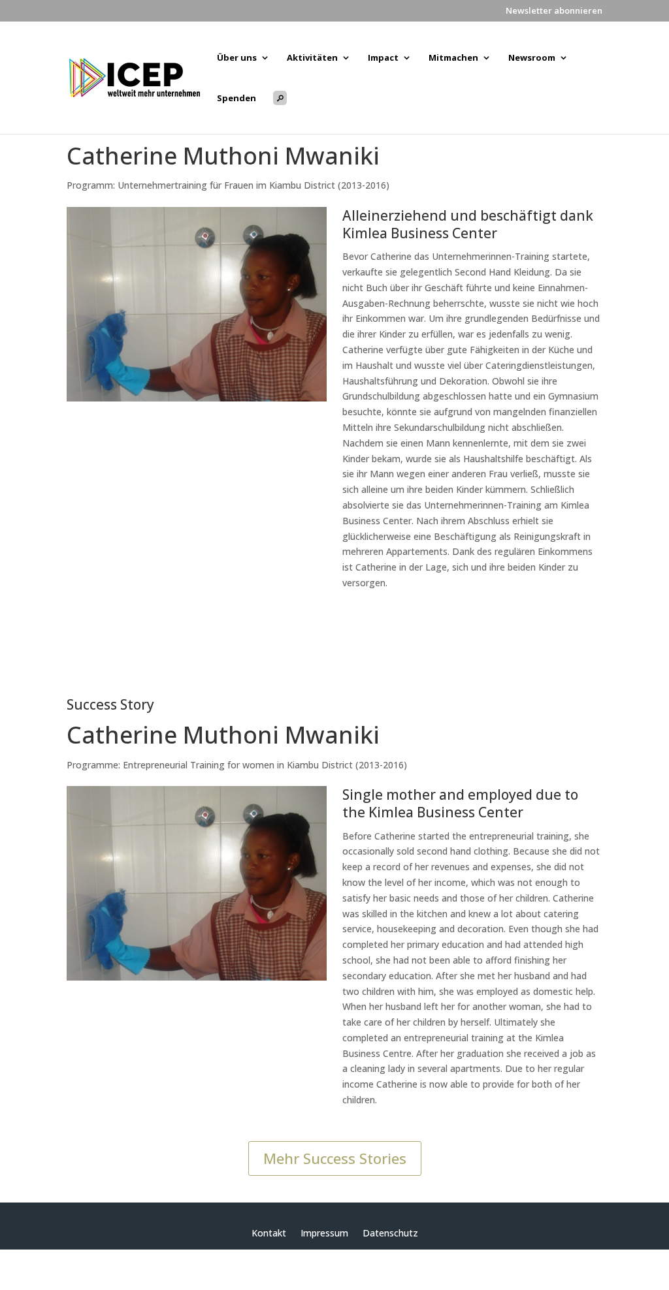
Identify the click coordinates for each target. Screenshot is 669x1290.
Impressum (324, 1234)
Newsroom (531, 58)
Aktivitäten (312, 58)
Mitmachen (453, 58)
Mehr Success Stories (334, 1158)
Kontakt (269, 1234)
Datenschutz (390, 1234)
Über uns (237, 58)
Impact (383, 58)
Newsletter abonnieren (554, 11)
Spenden (236, 98)
